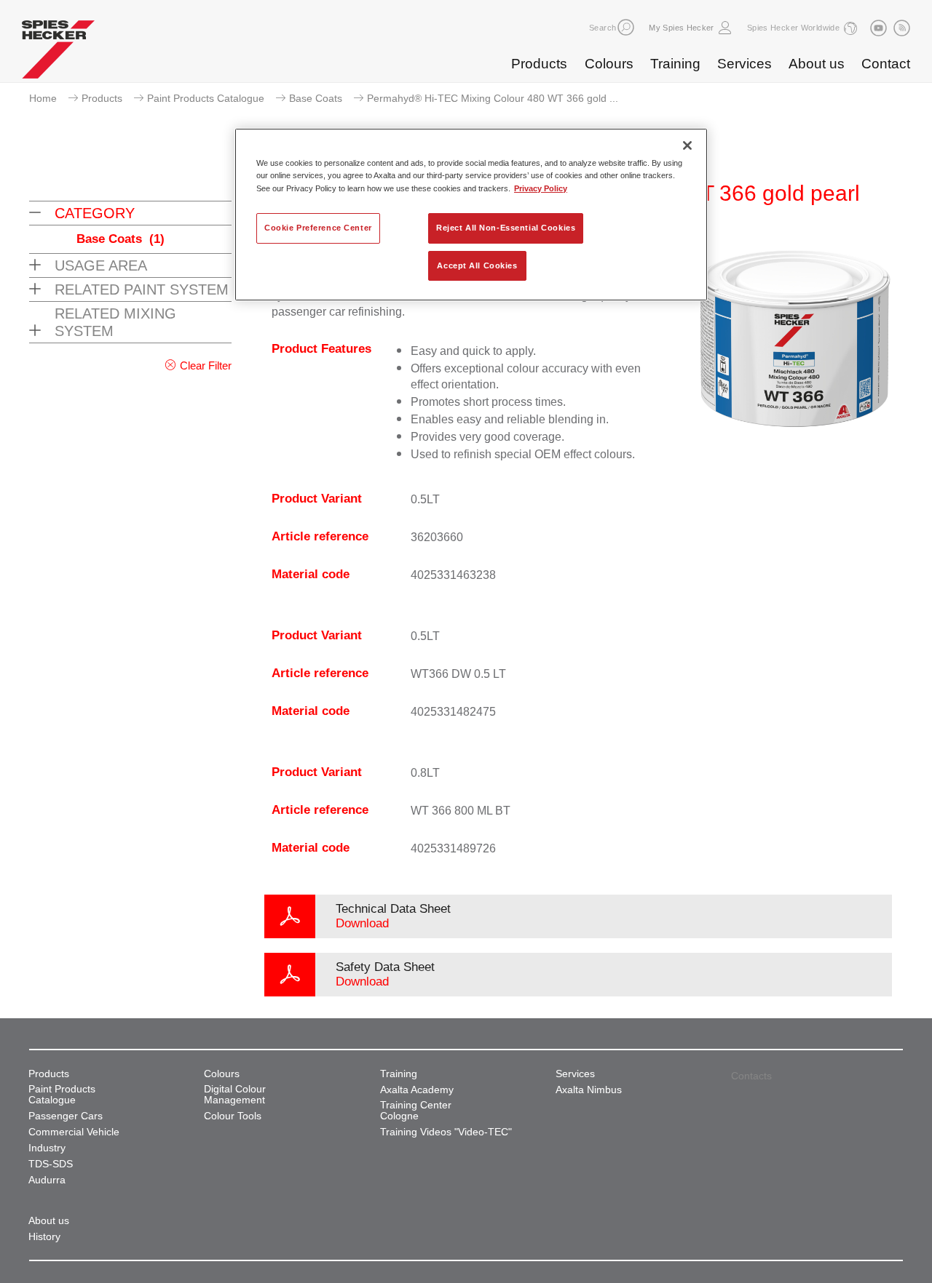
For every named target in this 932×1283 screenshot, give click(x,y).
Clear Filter (206, 365)
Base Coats (315, 98)
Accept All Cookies (477, 265)
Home (43, 98)
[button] (625, 27)
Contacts (751, 1076)
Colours (609, 63)
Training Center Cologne (415, 1111)
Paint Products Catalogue (205, 98)
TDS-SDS (50, 1164)
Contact (885, 63)
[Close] (687, 145)
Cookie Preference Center (318, 227)
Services (744, 63)
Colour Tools (232, 1116)
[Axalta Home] (58, 53)
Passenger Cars (65, 1116)
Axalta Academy (417, 1089)
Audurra (47, 1180)
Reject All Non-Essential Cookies (505, 227)
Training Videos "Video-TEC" (446, 1132)
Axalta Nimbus (589, 1089)
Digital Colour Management (235, 1095)
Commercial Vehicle (73, 1132)
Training (675, 63)
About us (817, 63)
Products (539, 63)
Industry (47, 1148)
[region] (471, 214)
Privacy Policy (540, 188)
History (44, 1236)
